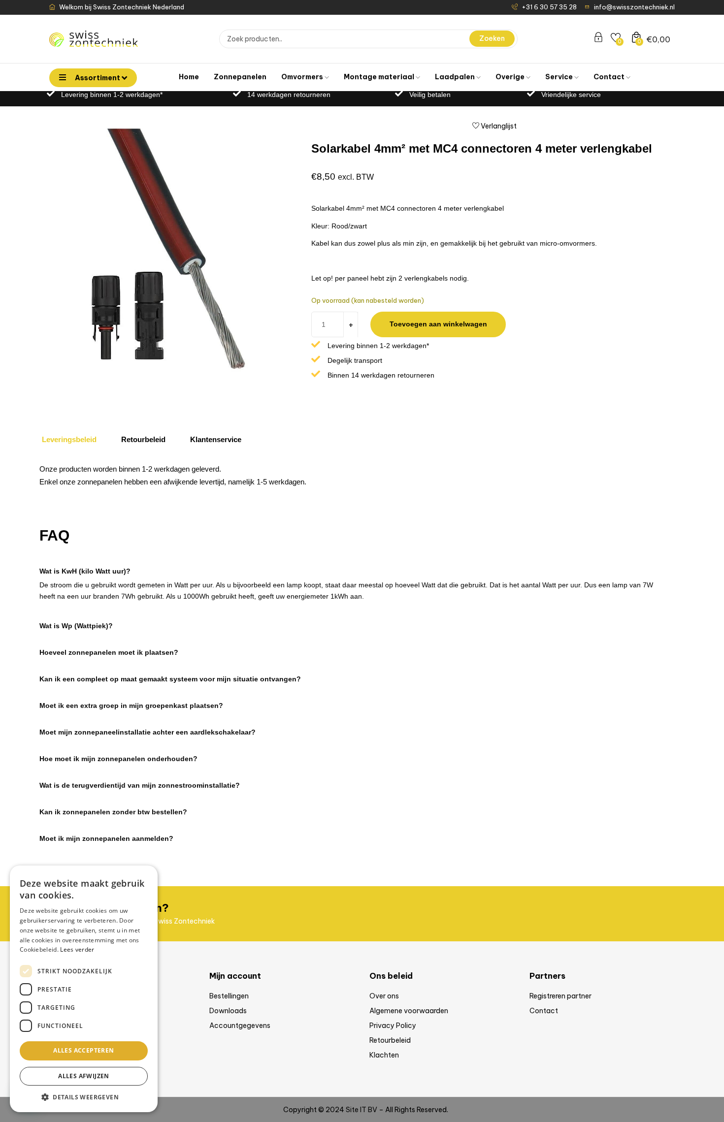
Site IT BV (361, 1109)
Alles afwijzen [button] (83, 1076)
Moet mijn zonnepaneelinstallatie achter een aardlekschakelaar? (147, 732)
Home (189, 76)
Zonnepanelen (240, 76)
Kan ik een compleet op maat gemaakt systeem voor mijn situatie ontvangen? (170, 679)
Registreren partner (560, 996)
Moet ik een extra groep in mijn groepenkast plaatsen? (131, 705)
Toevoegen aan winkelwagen (438, 324)
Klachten (384, 1055)
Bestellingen (229, 996)
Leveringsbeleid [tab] (69, 439)
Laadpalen (455, 76)
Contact (609, 76)
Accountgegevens (239, 1025)
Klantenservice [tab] (215, 439)
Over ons (384, 996)
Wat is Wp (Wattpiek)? (76, 626)
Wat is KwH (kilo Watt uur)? (85, 571)
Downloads (228, 1010)
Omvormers (303, 76)
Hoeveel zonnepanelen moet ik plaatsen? (108, 652)
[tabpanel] (350, 478)
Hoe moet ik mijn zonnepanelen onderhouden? (118, 759)
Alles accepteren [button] (83, 1050)
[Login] (598, 38)
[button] (354, 566)
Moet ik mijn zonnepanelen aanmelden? (106, 838)
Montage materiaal (380, 76)
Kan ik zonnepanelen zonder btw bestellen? (113, 812)
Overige (510, 76)
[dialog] (84, 989)
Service (559, 76)
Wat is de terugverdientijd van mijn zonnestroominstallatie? (139, 785)
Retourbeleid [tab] (143, 439)
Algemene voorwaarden (408, 1010)
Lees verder (77, 949)
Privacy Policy (392, 1025)
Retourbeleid (390, 1040)
